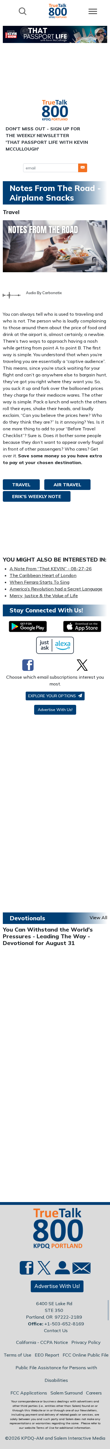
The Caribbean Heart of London (43, 575)
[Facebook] (28, 664)
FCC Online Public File (86, 1355)
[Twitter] (82, 664)
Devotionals (27, 918)
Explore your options (52, 695)
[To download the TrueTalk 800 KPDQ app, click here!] (28, 626)
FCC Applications (28, 1393)
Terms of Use (17, 1355)
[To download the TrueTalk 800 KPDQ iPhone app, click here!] (82, 626)
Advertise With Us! (55, 709)
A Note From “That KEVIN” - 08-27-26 (51, 568)
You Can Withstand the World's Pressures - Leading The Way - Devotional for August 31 (48, 936)
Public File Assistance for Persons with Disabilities (56, 1374)
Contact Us (56, 1330)
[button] (82, 167)
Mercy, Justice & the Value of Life (44, 595)
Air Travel (67, 484)
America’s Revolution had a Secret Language (56, 589)
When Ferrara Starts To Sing (39, 582)
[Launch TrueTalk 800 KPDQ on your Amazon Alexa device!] (55, 645)
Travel (11, 212)
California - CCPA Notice (42, 1342)
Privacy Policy (86, 1342)
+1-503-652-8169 (64, 1324)
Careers (94, 1393)
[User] (62, 1271)
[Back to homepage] (58, 10)
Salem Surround (66, 1393)
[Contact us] (79, 1269)
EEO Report (47, 1355)
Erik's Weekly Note (36, 496)
